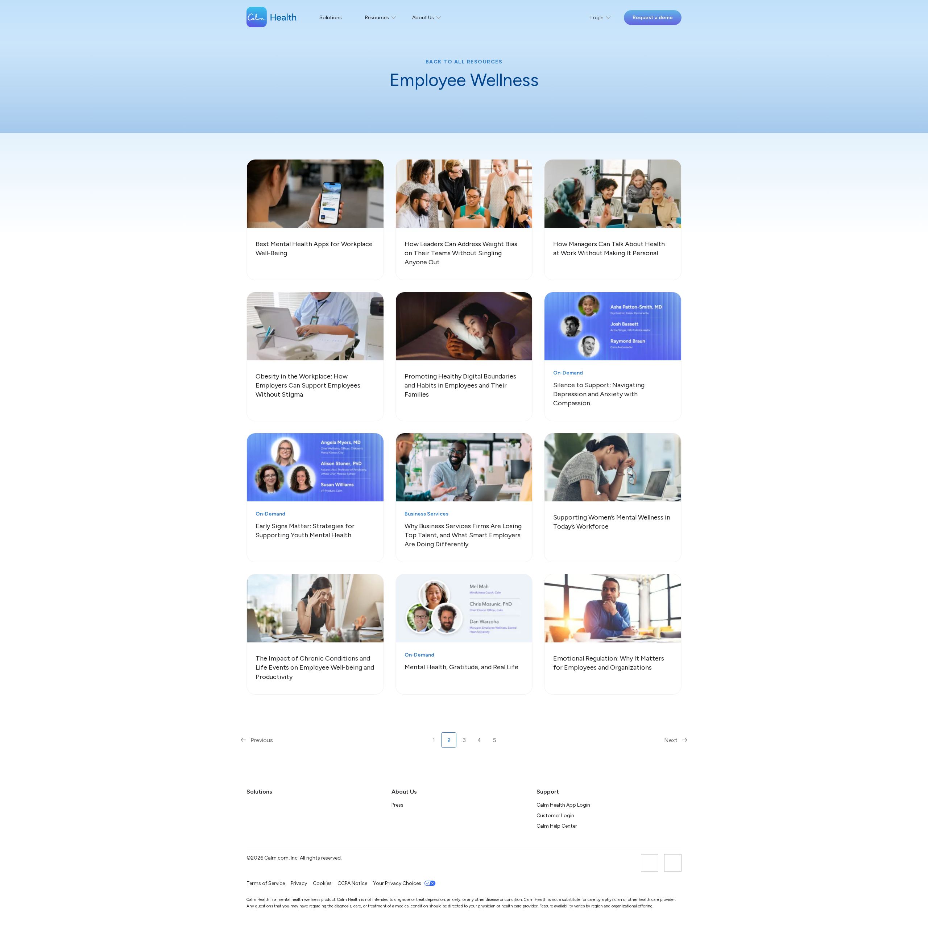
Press (397, 805)
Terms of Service (265, 883)
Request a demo (653, 18)
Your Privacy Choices (397, 883)
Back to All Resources (464, 62)
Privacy (299, 883)
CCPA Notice (352, 883)
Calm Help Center (557, 826)
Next (671, 740)
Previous (261, 740)
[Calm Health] (271, 18)
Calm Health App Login (563, 805)
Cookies (322, 883)
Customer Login (555, 815)
